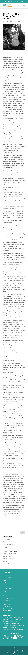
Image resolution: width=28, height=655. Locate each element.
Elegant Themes (17, 651)
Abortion (5, 561)
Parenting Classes (8, 544)
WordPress (17, 653)
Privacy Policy (7, 588)
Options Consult (7, 542)
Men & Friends (8, 578)
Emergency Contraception (10, 553)
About (5, 1)
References (7, 583)
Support (10, 1)
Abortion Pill (6, 564)
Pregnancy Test (7, 539)
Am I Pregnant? (7, 556)
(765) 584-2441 (7, 611)
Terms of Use (7, 585)
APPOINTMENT (8, 575)
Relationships (19, 21)
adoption (5, 259)
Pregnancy (13, 21)
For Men (5, 547)
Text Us (23, 1)
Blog (5, 580)
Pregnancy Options (8, 559)
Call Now (16, 1)
